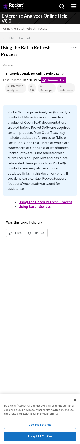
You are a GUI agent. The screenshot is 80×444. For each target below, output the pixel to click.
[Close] (75, 399)
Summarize (55, 80)
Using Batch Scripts (35, 206)
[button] (40, 38)
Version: (8, 65)
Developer (47, 90)
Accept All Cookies (39, 436)
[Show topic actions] (74, 47)
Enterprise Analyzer (15, 88)
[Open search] (61, 6)
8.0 (32, 90)
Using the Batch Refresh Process (45, 202)
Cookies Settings (40, 424)
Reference (66, 90)
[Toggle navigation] (74, 6)
